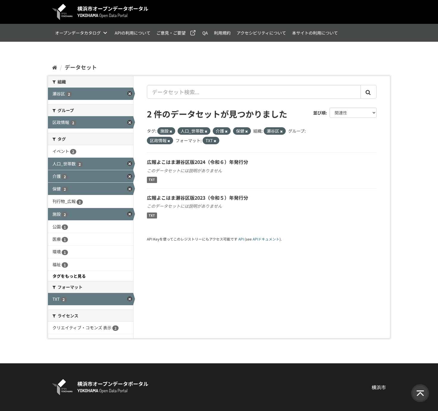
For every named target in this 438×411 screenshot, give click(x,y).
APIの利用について (132, 33)
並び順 (319, 113)
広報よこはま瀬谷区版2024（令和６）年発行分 (197, 161)
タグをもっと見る (69, 276)
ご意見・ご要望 (171, 33)
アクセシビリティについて (261, 33)
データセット (81, 67)
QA (205, 33)
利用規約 (222, 33)
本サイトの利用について (315, 33)
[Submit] (369, 92)
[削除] (171, 131)
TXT (152, 180)
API (241, 238)
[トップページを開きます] (100, 12)
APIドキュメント (266, 238)
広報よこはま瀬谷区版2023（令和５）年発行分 (197, 197)
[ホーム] (54, 67)
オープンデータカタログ (78, 33)
